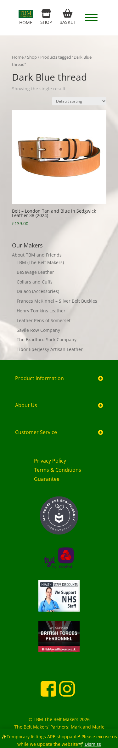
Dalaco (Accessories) (38, 291)
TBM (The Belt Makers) (40, 262)
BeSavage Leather (35, 272)
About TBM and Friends (37, 255)
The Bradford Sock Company (46, 339)
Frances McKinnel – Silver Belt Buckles (57, 301)
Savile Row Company (38, 330)
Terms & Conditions (57, 469)
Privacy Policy (50, 460)
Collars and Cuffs (35, 282)
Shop (32, 57)
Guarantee (46, 478)
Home (18, 57)
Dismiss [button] (93, 744)
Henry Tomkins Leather (41, 311)
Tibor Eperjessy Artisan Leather (50, 349)
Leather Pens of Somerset (43, 320)
